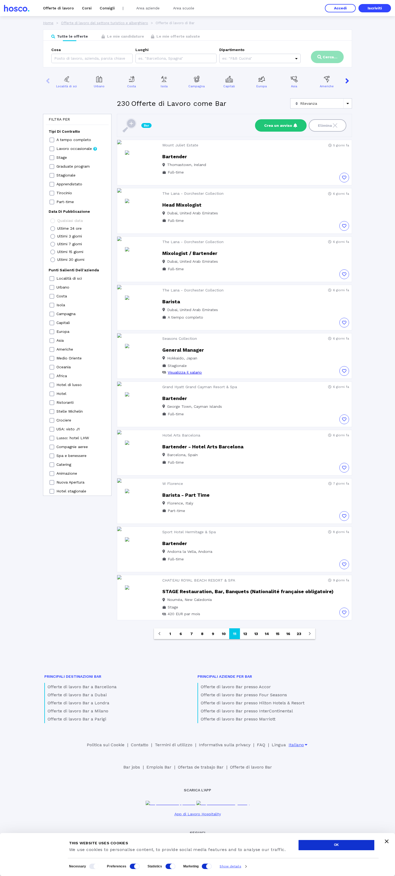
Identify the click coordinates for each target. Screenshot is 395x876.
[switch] (134, 866)
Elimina (325, 125)
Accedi (340, 8)
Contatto (139, 744)
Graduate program (73, 166)
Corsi (87, 8)
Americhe (327, 86)
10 (224, 634)
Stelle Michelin (69, 411)
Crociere (63, 420)
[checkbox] (51, 140)
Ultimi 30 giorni (70, 259)
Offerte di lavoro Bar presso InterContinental (247, 710)
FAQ (261, 744)
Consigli (107, 8)
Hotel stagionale (71, 491)
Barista (171, 301)
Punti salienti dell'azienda (74, 270)
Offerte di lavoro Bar (251, 767)
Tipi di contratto (64, 131)
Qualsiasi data (70, 220)
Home (48, 23)
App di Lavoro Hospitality (197, 814)
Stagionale (66, 175)
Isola (164, 86)
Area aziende (148, 8)
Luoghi (142, 50)
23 (299, 634)
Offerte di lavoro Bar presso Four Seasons (244, 694)
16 (288, 634)
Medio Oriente (69, 358)
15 (277, 634)
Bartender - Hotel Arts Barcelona (202, 446)
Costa (131, 86)
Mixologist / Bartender (189, 253)
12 (245, 634)
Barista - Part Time (186, 495)
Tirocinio (64, 193)
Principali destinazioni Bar (72, 676)
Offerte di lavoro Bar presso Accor (236, 686)
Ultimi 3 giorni (69, 236)
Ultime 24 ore (69, 228)
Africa (61, 376)
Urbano (99, 86)
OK (336, 845)
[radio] (52, 220)
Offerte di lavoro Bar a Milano (78, 710)
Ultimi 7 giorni (69, 244)
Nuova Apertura (70, 482)
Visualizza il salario (185, 372)
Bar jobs (131, 767)
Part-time (65, 202)
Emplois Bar (158, 767)
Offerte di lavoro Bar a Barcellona (82, 686)
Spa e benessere (71, 455)
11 (234, 634)
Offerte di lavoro (58, 8)
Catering (63, 464)
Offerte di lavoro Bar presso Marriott (238, 719)
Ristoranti (65, 402)
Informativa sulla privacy (224, 744)
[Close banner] (387, 841)
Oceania (63, 367)
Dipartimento (232, 50)
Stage (61, 157)
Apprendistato (69, 184)
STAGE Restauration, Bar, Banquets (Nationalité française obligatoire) (247, 591)
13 (256, 634)
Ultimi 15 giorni (70, 252)
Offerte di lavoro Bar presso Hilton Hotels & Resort (252, 702)
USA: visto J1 (68, 429)
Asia (294, 86)
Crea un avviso (278, 125)
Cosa (56, 50)
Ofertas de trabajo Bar (201, 767)
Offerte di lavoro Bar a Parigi (77, 719)
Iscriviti (375, 8)
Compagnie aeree (72, 447)
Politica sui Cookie (105, 744)
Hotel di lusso (69, 385)
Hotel (61, 393)
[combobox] (139, 58)
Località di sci (66, 86)
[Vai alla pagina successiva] (309, 633)
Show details (230, 866)
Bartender (174, 156)
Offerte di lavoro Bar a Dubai (77, 694)
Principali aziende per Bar (225, 676)
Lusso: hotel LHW (72, 438)
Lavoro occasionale (74, 148)
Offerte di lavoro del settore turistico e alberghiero (104, 23)
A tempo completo (73, 140)
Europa (261, 86)
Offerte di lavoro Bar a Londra (78, 702)
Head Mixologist (182, 205)
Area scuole (183, 8)
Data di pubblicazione (69, 211)
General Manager (183, 350)
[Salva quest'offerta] (344, 177)
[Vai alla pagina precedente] (159, 633)
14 (267, 634)
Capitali (229, 86)
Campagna (196, 86)
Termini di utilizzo (173, 744)
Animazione (66, 473)
